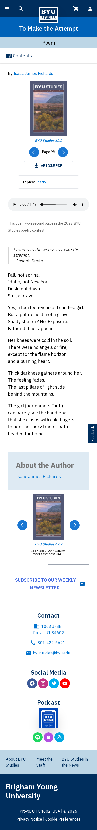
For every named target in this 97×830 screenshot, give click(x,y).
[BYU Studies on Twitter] (54, 683)
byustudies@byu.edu (51, 652)
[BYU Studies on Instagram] (43, 683)
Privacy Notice (29, 819)
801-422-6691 (51, 642)
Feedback (92, 433)
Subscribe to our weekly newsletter (45, 584)
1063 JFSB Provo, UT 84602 (48, 629)
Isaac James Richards (33, 73)
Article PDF (51, 165)
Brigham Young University (32, 791)
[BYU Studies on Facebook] (32, 683)
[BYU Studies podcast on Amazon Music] (59, 737)
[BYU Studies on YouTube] (65, 683)
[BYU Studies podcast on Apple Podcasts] (48, 737)
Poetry (41, 182)
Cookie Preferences (63, 819)
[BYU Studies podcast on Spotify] (38, 737)
